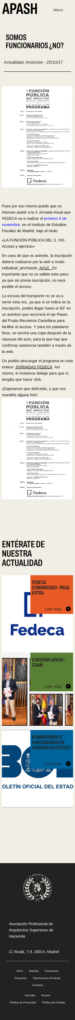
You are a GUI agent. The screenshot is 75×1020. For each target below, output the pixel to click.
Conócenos (52, 970)
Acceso (45, 995)
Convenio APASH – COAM (49, 662)
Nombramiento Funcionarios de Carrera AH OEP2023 (51, 742)
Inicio (20, 970)
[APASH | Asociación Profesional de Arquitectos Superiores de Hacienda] (19, 8)
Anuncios (34, 62)
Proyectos (21, 978)
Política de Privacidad (23, 1002)
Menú (58, 10)
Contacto (37, 985)
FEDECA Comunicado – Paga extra (50, 587)
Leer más (53, 609)
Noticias (34, 970)
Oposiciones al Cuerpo (47, 978)
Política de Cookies (53, 1002)
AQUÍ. (45, 268)
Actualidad (13, 62)
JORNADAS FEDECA (33, 367)
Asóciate (30, 995)
